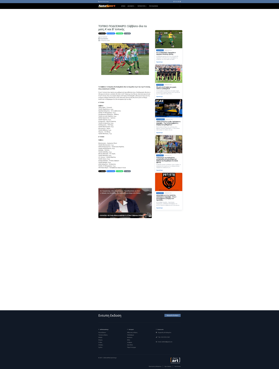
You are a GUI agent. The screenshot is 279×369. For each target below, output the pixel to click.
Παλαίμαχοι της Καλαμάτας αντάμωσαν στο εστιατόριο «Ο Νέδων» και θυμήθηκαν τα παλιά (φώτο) (167, 160)
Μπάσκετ (129, 337)
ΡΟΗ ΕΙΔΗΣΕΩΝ (153, 6)
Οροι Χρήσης (167, 366)
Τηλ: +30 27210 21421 (164, 337)
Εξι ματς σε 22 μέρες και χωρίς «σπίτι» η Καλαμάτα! (166, 88)
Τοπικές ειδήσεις (103, 335)
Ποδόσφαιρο (130, 335)
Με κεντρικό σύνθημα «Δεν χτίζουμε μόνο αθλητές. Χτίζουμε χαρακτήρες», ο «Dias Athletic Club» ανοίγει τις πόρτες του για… (168, 128)
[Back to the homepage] (107, 6)
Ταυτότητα (177, 366)
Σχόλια (100, 347)
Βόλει (128, 340)
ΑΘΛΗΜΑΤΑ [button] (131, 6)
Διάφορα (129, 342)
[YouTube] (180, 1)
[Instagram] (178, 1)
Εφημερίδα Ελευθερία (172, 315)
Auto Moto (130, 345)
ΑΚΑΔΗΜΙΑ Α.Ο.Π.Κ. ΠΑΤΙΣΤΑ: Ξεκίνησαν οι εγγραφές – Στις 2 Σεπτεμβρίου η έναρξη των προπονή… (166, 197)
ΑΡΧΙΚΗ (123, 6)
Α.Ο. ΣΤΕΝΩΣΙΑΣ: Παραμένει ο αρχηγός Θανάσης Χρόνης (166, 53)
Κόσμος (100, 340)
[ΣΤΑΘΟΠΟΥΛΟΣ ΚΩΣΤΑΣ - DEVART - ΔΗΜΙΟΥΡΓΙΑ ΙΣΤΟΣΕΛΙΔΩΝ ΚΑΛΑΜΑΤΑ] (175, 360)
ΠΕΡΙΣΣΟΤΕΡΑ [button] (141, 6)
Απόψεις (100, 345)
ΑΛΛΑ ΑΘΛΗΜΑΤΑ (160, 119)
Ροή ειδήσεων (102, 332)
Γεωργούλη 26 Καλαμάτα (164, 332)
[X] (176, 1)
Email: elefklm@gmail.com (165, 342)
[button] (180, 6)
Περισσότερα (159, 62)
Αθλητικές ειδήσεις (132, 332)
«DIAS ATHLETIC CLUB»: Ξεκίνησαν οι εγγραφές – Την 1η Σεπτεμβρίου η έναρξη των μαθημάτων (168, 123)
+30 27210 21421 (104, 1)
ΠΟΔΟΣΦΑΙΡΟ (104, 39)
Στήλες (100, 342)
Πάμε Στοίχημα (131, 347)
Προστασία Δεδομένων (155, 366)
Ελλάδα (100, 337)
